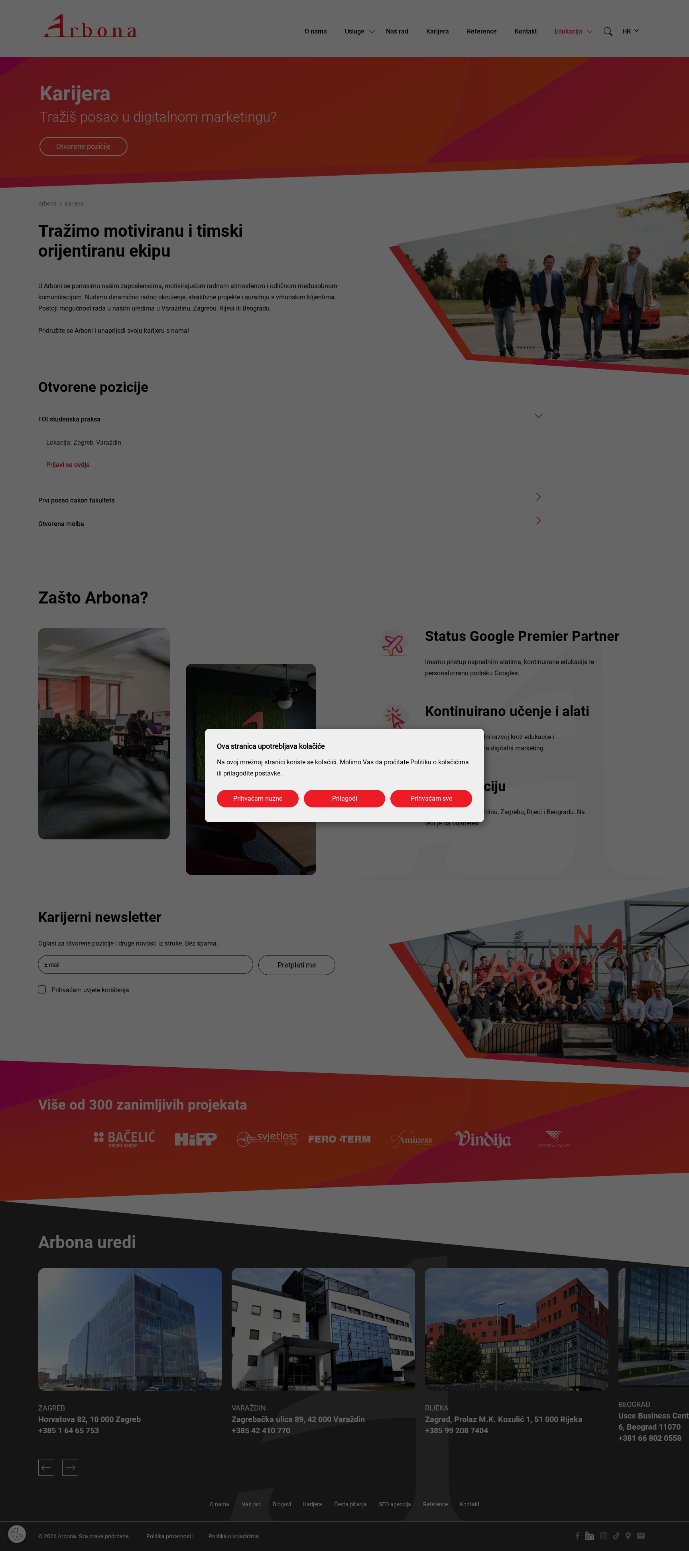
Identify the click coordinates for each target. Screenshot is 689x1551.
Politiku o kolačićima (439, 762)
